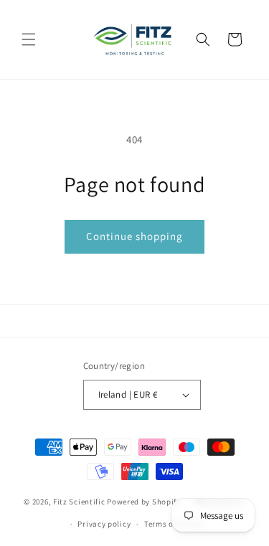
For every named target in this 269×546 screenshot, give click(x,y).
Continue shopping (134, 236)
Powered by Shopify (144, 502)
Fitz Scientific (79, 502)
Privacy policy (104, 524)
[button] (28, 39)
